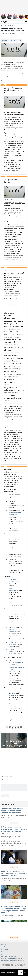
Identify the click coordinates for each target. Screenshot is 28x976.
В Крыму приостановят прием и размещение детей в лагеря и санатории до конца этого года (13, 909)
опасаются (12, 708)
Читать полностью (14, 822)
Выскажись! (5, 40)
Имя (2, 779)
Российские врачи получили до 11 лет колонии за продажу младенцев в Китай (14, 873)
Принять (20, 972)
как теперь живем (18, 499)
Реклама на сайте (4, 949)
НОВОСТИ (3, 25)
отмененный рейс (16, 557)
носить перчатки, (22, 614)
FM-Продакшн (4, 946)
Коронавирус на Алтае (20, 731)
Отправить (5, 795)
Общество (11, 25)
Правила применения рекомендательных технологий (11, 958)
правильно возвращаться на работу (14, 581)
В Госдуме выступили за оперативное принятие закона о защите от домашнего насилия (14, 830)
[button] (26, 734)
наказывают (15, 537)
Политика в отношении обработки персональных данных (12, 960)
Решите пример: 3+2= (6, 793)
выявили (6, 122)
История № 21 (13, 695)
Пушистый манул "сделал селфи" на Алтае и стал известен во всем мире (12, 810)
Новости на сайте (4, 944)
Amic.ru (6, 476)
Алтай (12, 199)
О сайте (2, 952)
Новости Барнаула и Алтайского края (8, 956)
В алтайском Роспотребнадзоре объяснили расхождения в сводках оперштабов (14, 203)
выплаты (18, 570)
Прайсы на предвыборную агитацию (8, 954)
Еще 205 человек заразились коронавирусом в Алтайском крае (14, 113)
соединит (12, 719)
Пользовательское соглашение (7, 947)
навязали (13, 563)
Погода (2, 951)
